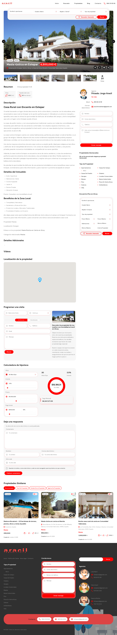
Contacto (98, 3)
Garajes (83, 176)
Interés (8, 379)
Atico (84, 170)
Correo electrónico (48, 451)
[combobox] (46, 11)
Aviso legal (23, 558)
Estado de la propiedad (38, 488)
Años (7, 370)
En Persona (21, 320)
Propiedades (78, 3)
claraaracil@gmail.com (100, 588)
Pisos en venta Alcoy (106, 182)
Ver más (94, 97)
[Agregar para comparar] (99, 67)
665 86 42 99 (98, 102)
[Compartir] (108, 67)
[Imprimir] (104, 67)
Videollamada (33, 320)
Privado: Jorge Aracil (101, 93)
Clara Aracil (94, 585)
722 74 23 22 (98, 604)
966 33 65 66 (111, 3)
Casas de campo (104, 168)
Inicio (57, 3)
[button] (40, 280)
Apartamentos (86, 168)
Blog (88, 3)
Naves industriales (105, 179)
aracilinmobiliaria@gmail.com (103, 106)
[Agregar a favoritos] (95, 67)
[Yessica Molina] (84, 601)
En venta (10, 60)
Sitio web (9, 459)
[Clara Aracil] (84, 588)
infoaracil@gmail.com (100, 601)
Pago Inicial (9, 405)
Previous (3, 41)
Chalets (101, 173)
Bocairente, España (10, 527)
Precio (8, 392)
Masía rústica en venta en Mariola (53, 521)
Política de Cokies (13, 558)
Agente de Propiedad (54, 488)
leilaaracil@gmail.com (100, 575)
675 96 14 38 (97, 591)
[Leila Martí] (84, 574)
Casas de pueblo (86, 173)
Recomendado (9, 488)
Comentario (10, 429)
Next (113, 41)
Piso (82, 182)
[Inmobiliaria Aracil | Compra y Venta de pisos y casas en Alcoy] (7, 3)
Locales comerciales (106, 176)
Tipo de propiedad (22, 488)
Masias (17, 60)
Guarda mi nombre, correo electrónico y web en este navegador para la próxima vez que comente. (37, 468)
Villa (82, 188)
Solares (83, 185)
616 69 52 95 (97, 577)
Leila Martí (94, 572)
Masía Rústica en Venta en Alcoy (33, 230)
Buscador (66, 3)
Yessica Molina (95, 598)
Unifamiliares (103, 185)
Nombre (8, 451)
